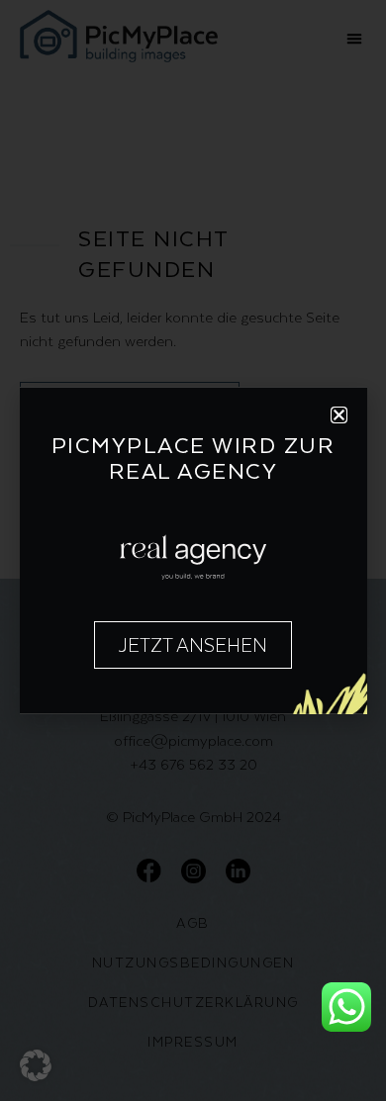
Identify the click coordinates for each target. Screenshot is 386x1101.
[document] (193, 550)
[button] (35, 1065)
